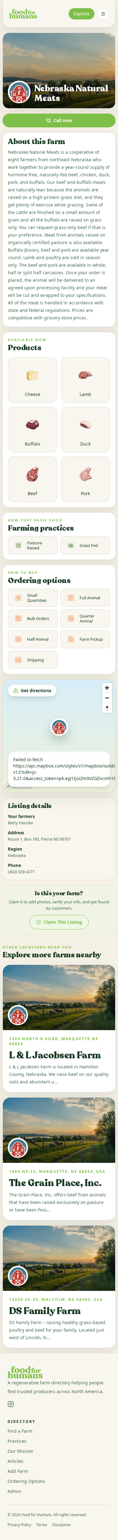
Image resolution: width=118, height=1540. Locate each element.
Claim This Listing (63, 922)
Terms (41, 1524)
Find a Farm (20, 1431)
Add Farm (18, 1471)
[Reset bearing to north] (107, 708)
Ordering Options (26, 1481)
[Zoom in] (107, 688)
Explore (81, 14)
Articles (15, 1461)
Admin (14, 1491)
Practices (17, 1441)
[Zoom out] (107, 698)
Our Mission (20, 1451)
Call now (62, 120)
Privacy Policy (19, 1524)
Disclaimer (61, 1524)
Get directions (36, 690)
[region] (59, 736)
